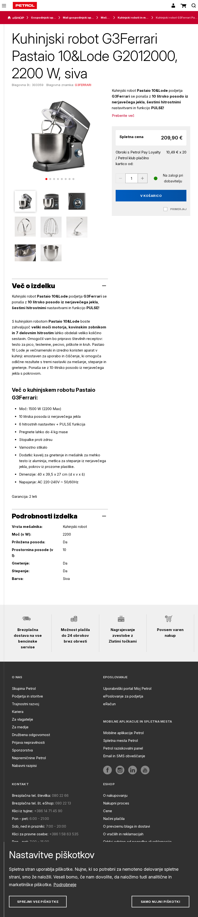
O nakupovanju (115, 795)
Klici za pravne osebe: (30, 834)
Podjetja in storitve (27, 696)
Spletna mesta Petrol (120, 740)
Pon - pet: (20, 818)
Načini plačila (114, 818)
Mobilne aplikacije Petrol (123, 733)
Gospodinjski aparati (43, 17)
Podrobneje (64, 884)
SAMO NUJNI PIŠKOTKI (160, 902)
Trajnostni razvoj (25, 704)
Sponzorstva (22, 750)
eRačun (109, 704)
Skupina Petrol (24, 688)
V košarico (151, 196)
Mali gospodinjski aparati (78, 17)
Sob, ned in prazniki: (28, 826)
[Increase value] (143, 178)
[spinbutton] (131, 178)
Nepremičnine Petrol (29, 758)
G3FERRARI (83, 85)
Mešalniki (106, 17)
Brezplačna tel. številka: (31, 795)
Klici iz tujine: (22, 811)
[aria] (16, 18)
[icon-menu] (4, 6)
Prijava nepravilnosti (28, 742)
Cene (107, 811)
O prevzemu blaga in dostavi (126, 826)
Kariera (17, 711)
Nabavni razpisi (24, 765)
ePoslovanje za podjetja (123, 696)
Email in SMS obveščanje (124, 756)
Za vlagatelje (22, 719)
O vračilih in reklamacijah (123, 834)
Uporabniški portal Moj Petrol (127, 688)
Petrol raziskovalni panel (123, 748)
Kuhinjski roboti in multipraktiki (133, 17)
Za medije (20, 727)
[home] (25, 5)
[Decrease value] (120, 178)
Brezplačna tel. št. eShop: (33, 803)
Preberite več (123, 115)
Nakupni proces (116, 803)
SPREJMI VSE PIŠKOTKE (37, 902)
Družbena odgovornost (31, 734)
